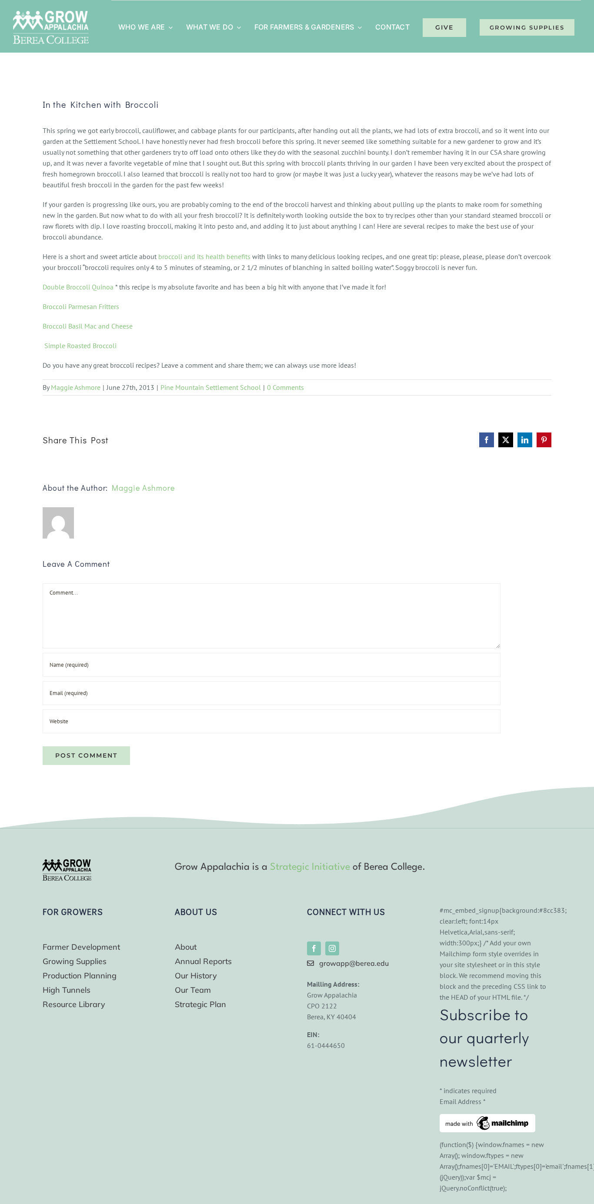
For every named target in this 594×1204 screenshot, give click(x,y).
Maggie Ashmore (75, 387)
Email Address (463, 1101)
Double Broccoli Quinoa (78, 287)
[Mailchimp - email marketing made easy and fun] (487, 1119)
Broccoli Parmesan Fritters (81, 306)
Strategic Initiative (310, 867)
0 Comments (285, 387)
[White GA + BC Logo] (51, 14)
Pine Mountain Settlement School (210, 387)
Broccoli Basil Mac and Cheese (88, 326)
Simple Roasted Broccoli (80, 345)
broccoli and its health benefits (204, 256)
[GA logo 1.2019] (67, 862)
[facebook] (314, 948)
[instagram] (332, 948)
